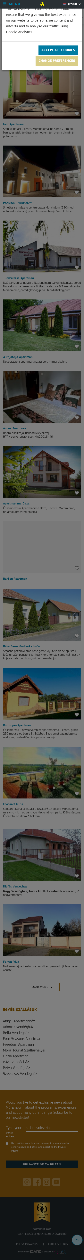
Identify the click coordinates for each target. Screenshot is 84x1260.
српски (73, 4)
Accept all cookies (58, 50)
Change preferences (56, 61)
